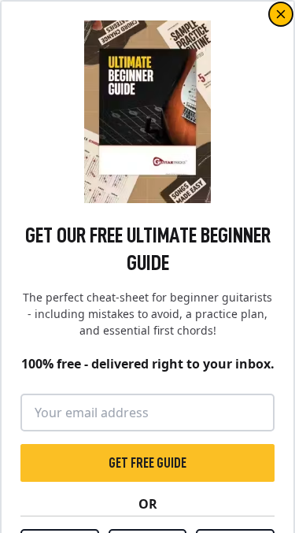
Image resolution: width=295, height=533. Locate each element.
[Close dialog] (281, 14)
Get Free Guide (147, 463)
